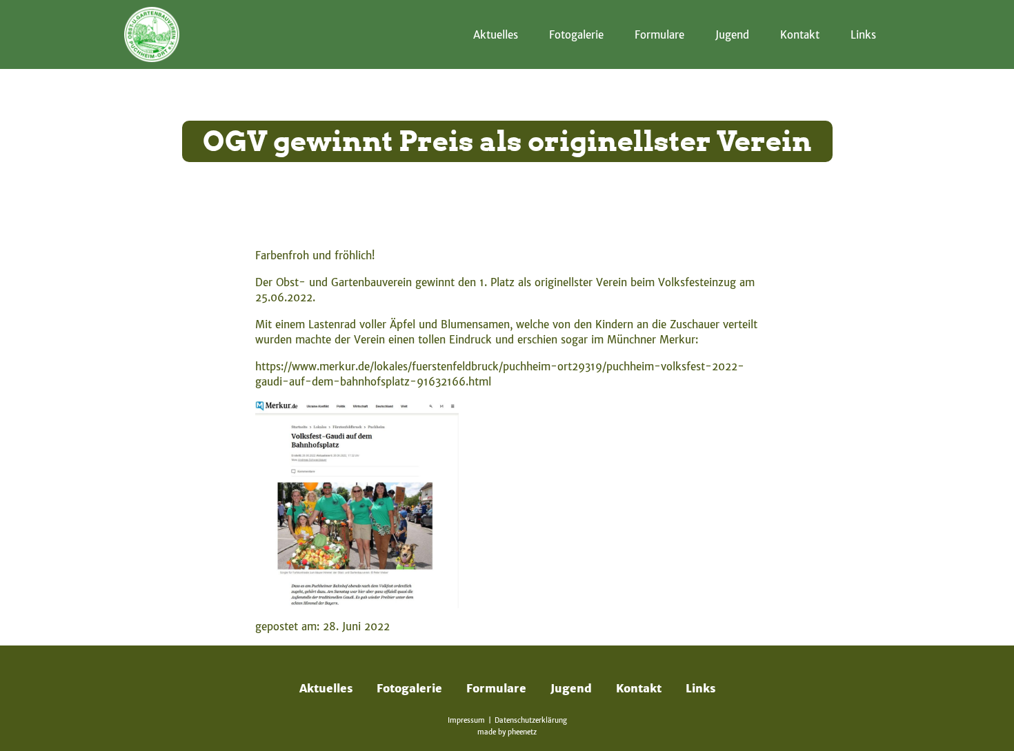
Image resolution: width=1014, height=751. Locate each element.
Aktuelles (495, 34)
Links (863, 34)
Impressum (466, 720)
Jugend (732, 34)
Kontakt (799, 34)
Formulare (659, 34)
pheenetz (522, 732)
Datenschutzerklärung (531, 720)
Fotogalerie (576, 34)
